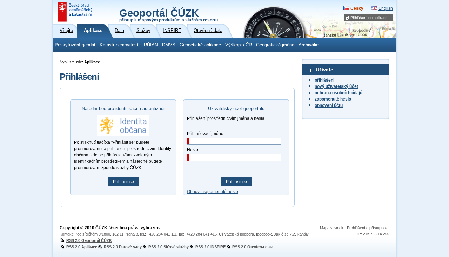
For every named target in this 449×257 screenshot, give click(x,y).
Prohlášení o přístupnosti (368, 228)
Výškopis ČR (238, 45)
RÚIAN (151, 45)
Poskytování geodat (75, 45)
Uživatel (325, 69)
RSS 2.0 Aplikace (81, 247)
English (385, 8)
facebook (264, 234)
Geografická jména (275, 45)
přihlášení (324, 80)
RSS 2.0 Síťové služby (168, 247)
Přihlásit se (123, 181)
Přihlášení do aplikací (368, 17)
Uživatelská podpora (236, 234)
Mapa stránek (331, 228)
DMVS (168, 45)
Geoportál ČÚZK (168, 14)
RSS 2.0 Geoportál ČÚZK (89, 240)
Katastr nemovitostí (120, 45)
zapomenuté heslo (333, 99)
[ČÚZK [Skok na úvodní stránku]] (76, 12)
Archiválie (309, 45)
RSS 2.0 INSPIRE (210, 247)
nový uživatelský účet (336, 86)
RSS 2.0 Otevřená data (252, 247)
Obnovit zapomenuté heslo (212, 191)
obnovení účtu (329, 105)
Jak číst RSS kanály (291, 234)
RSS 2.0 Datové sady (123, 247)
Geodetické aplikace (200, 45)
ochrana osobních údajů (338, 92)
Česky (356, 8)
